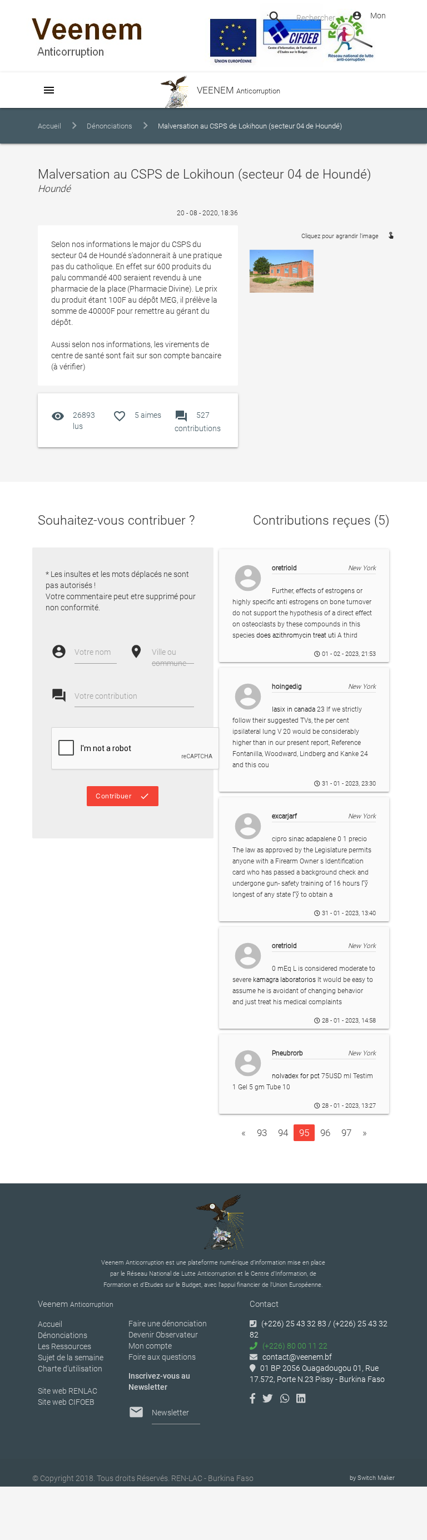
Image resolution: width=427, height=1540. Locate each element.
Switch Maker (376, 1478)
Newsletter (170, 1412)
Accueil (49, 126)
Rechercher (315, 17)
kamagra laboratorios (284, 980)
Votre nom (93, 652)
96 (325, 1132)
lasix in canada (293, 709)
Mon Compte (369, 18)
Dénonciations (109, 126)
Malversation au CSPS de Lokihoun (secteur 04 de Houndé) (250, 126)
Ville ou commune (169, 658)
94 (283, 1132)
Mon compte (150, 1345)
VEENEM (237, 90)
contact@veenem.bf (297, 1357)
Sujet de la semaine (70, 1357)
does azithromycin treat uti (296, 635)
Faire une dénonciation (167, 1323)
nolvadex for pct (296, 1076)
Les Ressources (64, 1346)
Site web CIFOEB (66, 1402)
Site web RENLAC (67, 1390)
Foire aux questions (162, 1357)
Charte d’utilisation (70, 1368)
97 (346, 1132)
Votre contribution (106, 696)
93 (262, 1132)
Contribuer (123, 796)
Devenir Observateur (163, 1334)
